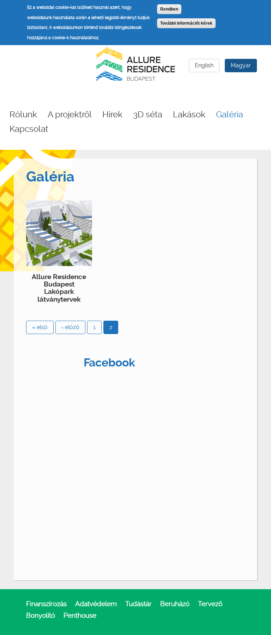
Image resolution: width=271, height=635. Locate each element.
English (204, 65)
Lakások (189, 114)
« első (40, 327)
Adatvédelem (96, 604)
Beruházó (174, 604)
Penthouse (80, 615)
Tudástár (138, 604)
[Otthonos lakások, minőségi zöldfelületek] (59, 233)
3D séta (147, 114)
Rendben (169, 9)
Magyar (241, 65)
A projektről (70, 114)
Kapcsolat (29, 129)
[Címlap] (136, 63)
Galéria (229, 114)
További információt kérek (186, 23)
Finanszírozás (46, 604)
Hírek (112, 114)
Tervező (210, 604)
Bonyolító (40, 615)
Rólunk (23, 114)
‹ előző (70, 327)
